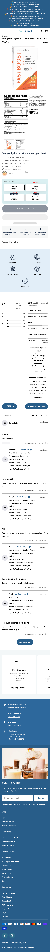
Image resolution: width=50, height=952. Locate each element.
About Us (5, 943)
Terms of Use (30, 804)
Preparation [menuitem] (38, 371)
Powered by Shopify (26, 947)
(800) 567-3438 (14, 716)
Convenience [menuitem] (38, 360)
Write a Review (39, 407)
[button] (25, 217)
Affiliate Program (19, 943)
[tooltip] (46, 377)
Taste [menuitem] (33, 355)
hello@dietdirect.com (16, 725)
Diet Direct (12, 947)
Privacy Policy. (41, 804)
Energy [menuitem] (42, 355)
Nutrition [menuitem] (38, 366)
